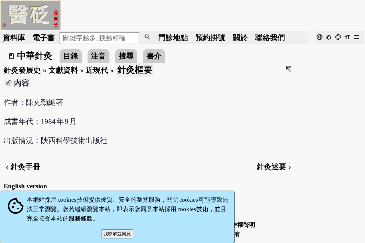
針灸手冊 (22, 167)
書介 (154, 56)
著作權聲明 (240, 225)
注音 (98, 56)
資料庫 (14, 38)
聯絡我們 (270, 38)
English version (25, 186)
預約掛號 (210, 38)
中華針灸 (34, 56)
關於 (240, 38)
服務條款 (81, 218)
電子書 (44, 38)
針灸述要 (275, 167)
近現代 (97, 70)
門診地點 (173, 38)
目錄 (70, 56)
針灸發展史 (22, 70)
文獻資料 (63, 70)
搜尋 (126, 56)
